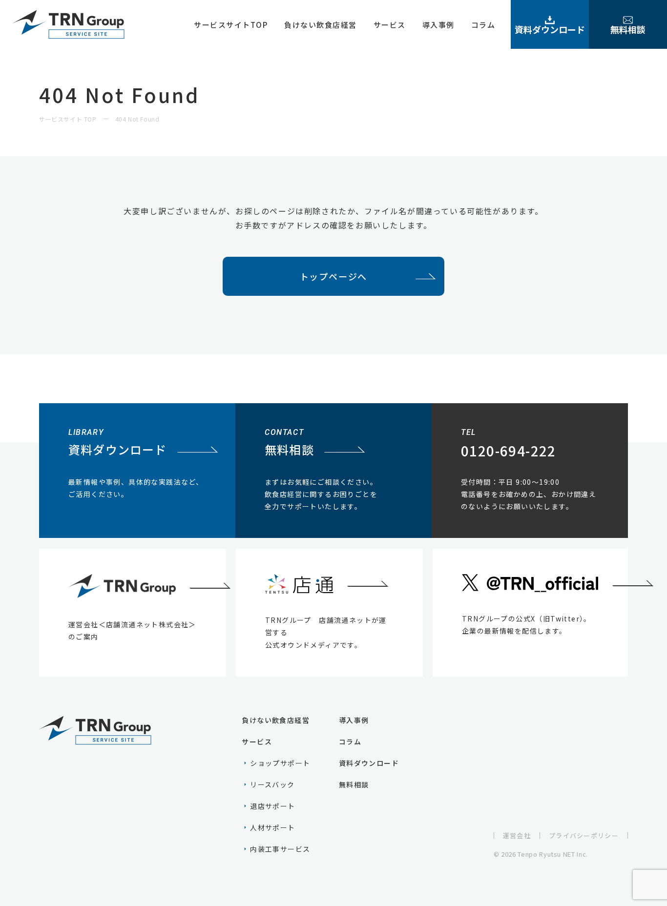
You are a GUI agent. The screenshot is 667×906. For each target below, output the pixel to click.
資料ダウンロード (550, 29)
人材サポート (272, 827)
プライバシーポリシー (584, 835)
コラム (483, 25)
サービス (390, 25)
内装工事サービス (280, 849)
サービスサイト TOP (68, 119)
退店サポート (272, 806)
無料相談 (628, 29)
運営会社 (517, 835)
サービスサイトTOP (231, 25)
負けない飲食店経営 (320, 25)
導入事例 (438, 25)
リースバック (272, 784)
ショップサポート (280, 763)
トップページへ (334, 276)
